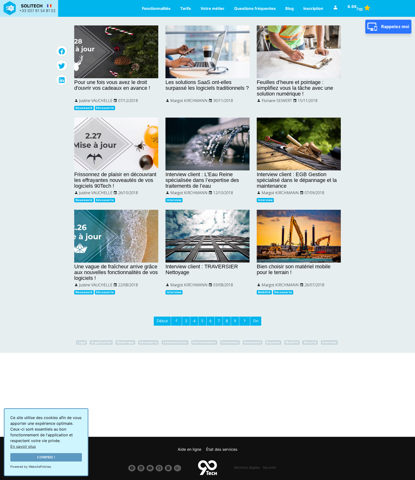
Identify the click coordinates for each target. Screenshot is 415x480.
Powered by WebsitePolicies (30, 466)
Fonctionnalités (156, 8)
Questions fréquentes (255, 8)
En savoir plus (23, 446)
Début (162, 321)
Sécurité (269, 467)
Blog (289, 8)
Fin (255, 321)
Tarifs (185, 8)
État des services (221, 449)
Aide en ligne (189, 449)
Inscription (313, 8)
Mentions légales (247, 467)
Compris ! (46, 457)
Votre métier (213, 8)
